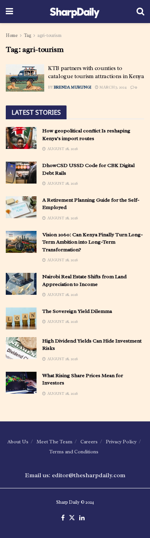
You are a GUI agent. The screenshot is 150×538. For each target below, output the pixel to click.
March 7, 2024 (112, 87)
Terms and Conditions (73, 451)
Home (12, 35)
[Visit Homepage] (75, 11)
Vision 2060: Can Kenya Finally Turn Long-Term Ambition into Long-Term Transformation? (92, 242)
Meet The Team (54, 441)
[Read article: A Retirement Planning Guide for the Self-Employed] (21, 207)
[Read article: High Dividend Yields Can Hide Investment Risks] (21, 348)
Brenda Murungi (72, 87)
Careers (89, 441)
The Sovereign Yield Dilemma (77, 311)
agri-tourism (49, 35)
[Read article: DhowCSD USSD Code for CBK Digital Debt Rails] (21, 173)
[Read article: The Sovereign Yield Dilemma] (21, 318)
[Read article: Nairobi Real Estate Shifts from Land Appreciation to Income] (21, 284)
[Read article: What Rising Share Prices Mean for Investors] (21, 383)
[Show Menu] (9, 11)
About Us (17, 441)
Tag (27, 35)
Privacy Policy (121, 441)
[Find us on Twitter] (72, 518)
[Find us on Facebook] (63, 518)
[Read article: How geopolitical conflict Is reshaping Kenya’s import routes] (21, 138)
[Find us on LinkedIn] (82, 518)
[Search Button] (140, 11)
